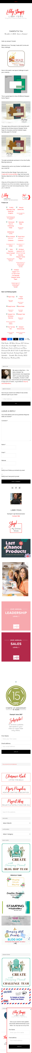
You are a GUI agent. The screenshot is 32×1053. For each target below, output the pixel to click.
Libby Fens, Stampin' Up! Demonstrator (16, 14)
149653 (10, 323)
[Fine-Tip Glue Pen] (10, 327)
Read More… (8, 383)
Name (3, 444)
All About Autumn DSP (17, 343)
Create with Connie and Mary (9, 174)
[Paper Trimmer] (20, 297)
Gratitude (10, 353)
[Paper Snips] (11, 297)
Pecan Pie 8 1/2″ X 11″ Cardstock (21, 245)
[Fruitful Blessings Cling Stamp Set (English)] (10, 207)
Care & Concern (21, 346)
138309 (10, 333)
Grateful (4, 353)
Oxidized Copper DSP (20, 353)
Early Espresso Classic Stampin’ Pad (11, 259)
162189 (10, 233)
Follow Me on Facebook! (10, 764)
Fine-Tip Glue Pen (10, 332)
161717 (20, 246)
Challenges (4, 348)
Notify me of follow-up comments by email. (13, 470)
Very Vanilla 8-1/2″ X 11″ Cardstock (10, 245)
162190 (15, 287)
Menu (16, 1)
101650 (10, 246)
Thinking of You (15, 358)
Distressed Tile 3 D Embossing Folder (10, 232)
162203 (10, 219)
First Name (5, 736)
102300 (20, 311)
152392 (20, 303)
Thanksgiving (5, 358)
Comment (4, 420)
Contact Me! (16, 516)
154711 (20, 228)
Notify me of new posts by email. (10, 476)
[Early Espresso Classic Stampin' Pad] (10, 249)
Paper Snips (10, 300)
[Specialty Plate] (20, 222)
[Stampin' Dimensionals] (20, 327)
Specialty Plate (20, 227)
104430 (20, 333)
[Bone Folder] (20, 306)
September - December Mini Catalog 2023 (14, 355)
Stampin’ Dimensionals (20, 332)
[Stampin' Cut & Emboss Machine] (10, 314)
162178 (20, 266)
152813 (20, 319)
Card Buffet (13, 346)
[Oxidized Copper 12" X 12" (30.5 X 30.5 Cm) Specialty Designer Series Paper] (15, 270)
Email (3, 452)
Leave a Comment (22, 34)
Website (3, 460)
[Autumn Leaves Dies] (20, 207)
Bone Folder (20, 310)
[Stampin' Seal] (20, 314)
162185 (20, 214)
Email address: (6, 743)
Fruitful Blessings (24, 350)
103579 (10, 301)
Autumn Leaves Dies (20, 213)
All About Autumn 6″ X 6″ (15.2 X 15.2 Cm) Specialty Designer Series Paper (20, 264)
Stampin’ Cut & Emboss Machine (10, 322)
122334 (10, 311)
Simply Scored (10, 310)
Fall (16, 350)
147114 (10, 260)
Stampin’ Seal (20, 318)
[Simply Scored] (10, 306)
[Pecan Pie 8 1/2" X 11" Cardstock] (20, 236)
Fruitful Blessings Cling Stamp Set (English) (11, 217)
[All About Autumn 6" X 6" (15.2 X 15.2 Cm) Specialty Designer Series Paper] (20, 249)
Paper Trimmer (20, 302)
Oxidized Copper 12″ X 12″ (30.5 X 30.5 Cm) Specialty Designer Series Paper (15, 284)
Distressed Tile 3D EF (8, 350)
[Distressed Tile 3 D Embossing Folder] (10, 222)
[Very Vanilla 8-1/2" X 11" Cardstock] (10, 236)
